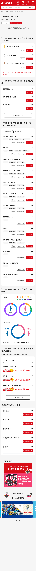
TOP (2, 11)
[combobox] (17, 131)
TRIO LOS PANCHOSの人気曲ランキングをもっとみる (18, 73)
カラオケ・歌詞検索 (9, 11)
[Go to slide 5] (19, 520)
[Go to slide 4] (16, 520)
